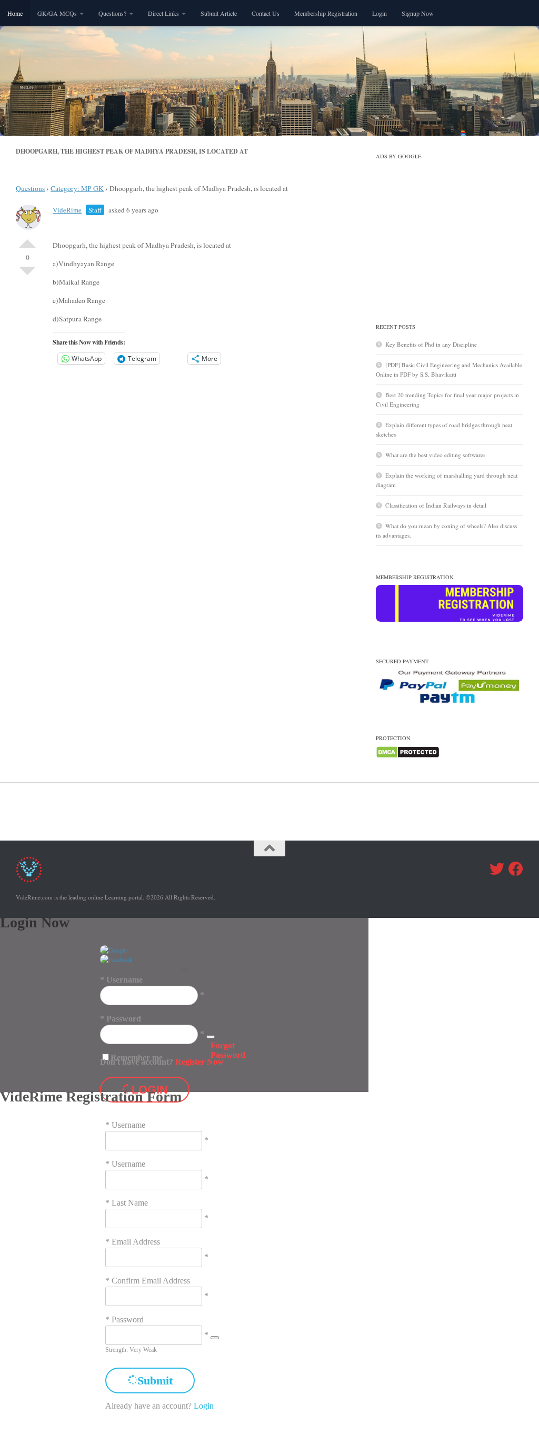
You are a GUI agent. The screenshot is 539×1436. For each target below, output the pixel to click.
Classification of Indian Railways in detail (435, 505)
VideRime (67, 210)
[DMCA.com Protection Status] (408, 756)
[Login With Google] (113, 950)
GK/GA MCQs (57, 13)
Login (379, 13)
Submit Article (219, 13)
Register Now (199, 1061)
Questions (30, 188)
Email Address (136, 1241)
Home (15, 13)
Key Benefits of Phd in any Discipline (431, 344)
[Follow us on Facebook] (515, 869)
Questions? (112, 13)
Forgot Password (228, 1050)
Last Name (130, 1202)
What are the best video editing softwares (435, 455)
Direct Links (163, 13)
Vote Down (27, 275)
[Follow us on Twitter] (497, 869)
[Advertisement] (449, 230)
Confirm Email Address (151, 1280)
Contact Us (266, 13)
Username (124, 979)
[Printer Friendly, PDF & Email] (299, 233)
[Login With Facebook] (116, 959)
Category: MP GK (77, 188)
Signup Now (418, 13)
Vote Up (27, 239)
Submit (155, 1380)
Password (123, 1018)
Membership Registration (325, 13)
